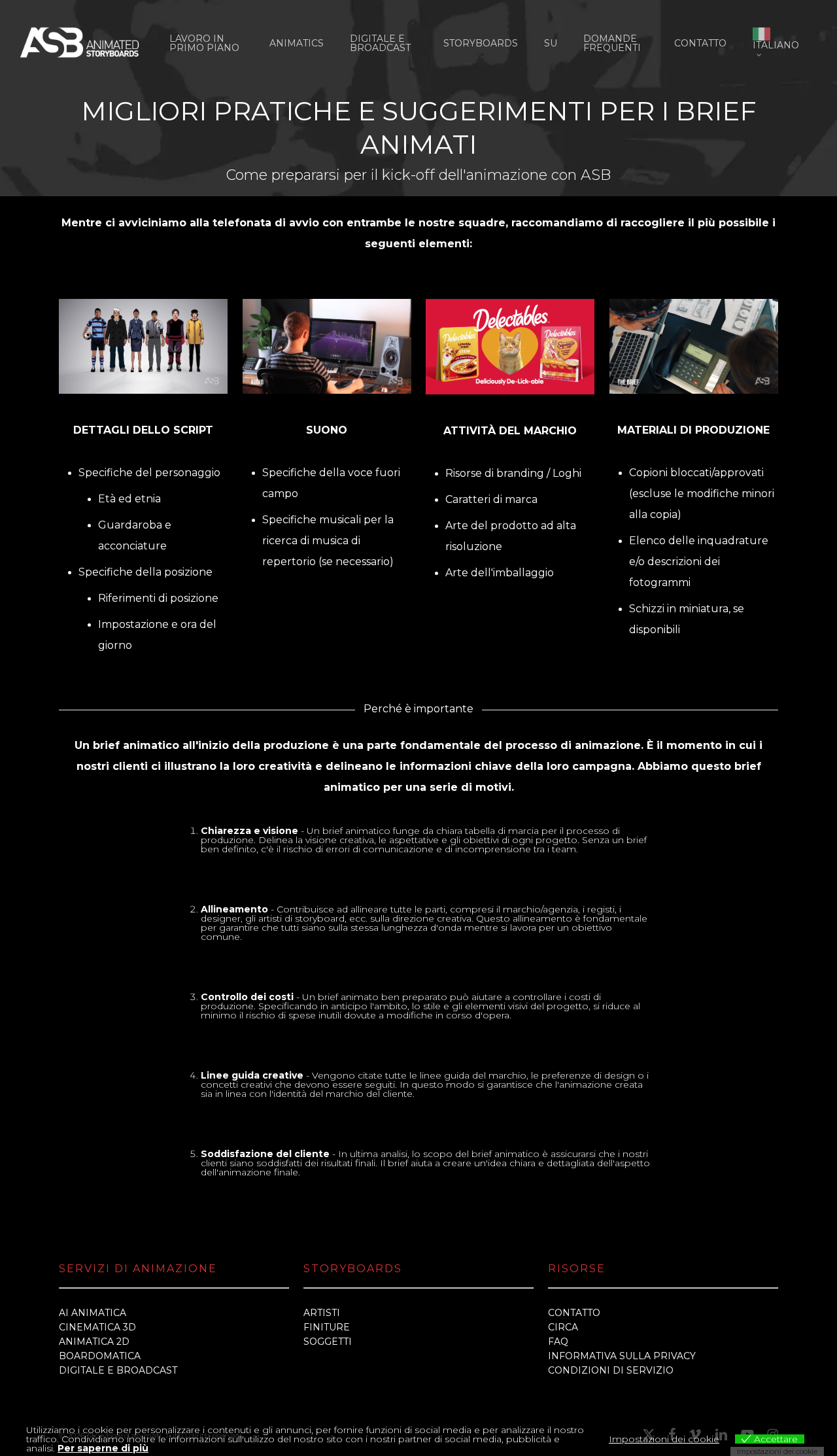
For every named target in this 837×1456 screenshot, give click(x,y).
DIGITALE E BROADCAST (118, 1370)
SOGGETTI (327, 1341)
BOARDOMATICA (100, 1356)
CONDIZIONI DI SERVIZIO (611, 1370)
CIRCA (563, 1327)
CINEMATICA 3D (97, 1327)
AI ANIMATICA (92, 1312)
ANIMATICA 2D (94, 1341)
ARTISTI (321, 1312)
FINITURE (326, 1327)
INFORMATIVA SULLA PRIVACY (622, 1356)
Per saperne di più (103, 1448)
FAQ (558, 1341)
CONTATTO (574, 1312)
